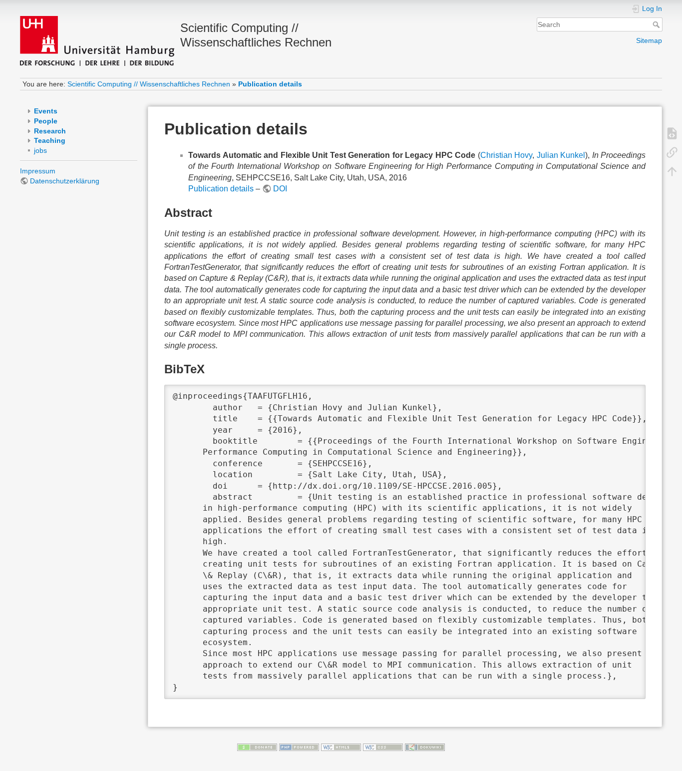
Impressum (37, 171)
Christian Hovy (506, 155)
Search (657, 24)
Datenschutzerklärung (64, 181)
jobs (40, 150)
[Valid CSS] (383, 747)
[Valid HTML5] (341, 747)
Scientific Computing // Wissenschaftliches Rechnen (148, 84)
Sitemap (649, 40)
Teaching (49, 140)
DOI (280, 188)
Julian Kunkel (561, 155)
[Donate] (257, 747)
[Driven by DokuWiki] (425, 747)
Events (45, 111)
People (45, 121)
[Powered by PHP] (299, 747)
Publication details (270, 84)
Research (50, 131)
